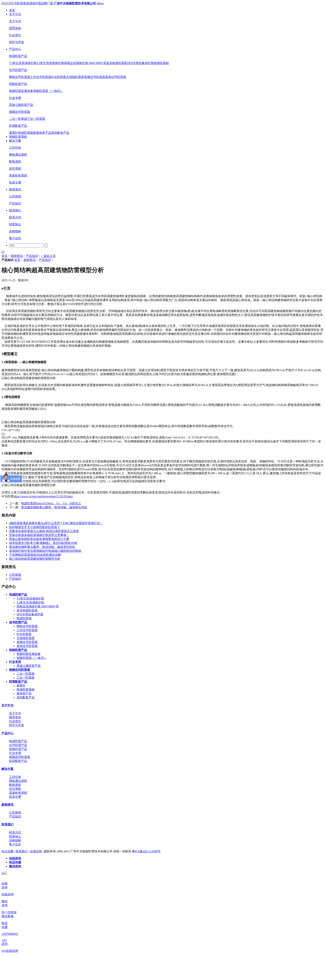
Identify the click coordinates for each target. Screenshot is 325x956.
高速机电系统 (18, 175)
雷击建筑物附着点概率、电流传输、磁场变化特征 (54, 507)
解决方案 (15, 140)
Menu (100, 3)
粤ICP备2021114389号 (146, 851)
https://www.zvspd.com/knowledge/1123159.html (43, 496)
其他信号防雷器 (115, 77)
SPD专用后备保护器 (140, 63)
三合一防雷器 (36, 118)
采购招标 (15, 231)
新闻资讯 (15, 189)
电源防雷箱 (161, 63)
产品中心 (15, 49)
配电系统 (15, 161)
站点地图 (8, 851)
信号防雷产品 (18, 70)
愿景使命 (15, 28)
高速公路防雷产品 (21, 104)
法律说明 (36, 851)
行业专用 (15, 97)
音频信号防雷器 (94, 77)
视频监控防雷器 (19, 111)
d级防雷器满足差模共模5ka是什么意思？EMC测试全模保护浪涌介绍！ (56, 523)
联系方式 (15, 217)
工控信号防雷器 (40, 77)
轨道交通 (15, 182)
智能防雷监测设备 (21, 91)
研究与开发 (16, 42)
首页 (12, 10)
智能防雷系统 (18, 136)
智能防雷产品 (18, 84)
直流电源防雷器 (116, 63)
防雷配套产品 (18, 125)
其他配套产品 (60, 132)
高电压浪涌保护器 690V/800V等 (85, 63)
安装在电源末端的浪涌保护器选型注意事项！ (39, 535)
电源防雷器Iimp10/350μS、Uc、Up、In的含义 (51, 503)
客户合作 (15, 238)
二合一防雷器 (18, 118)
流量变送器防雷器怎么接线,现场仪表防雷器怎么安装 (44, 531)
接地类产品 (43, 132)
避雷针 (13, 132)
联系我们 (15, 210)
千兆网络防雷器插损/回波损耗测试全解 (35, 554)
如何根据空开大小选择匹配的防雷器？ (34, 527)
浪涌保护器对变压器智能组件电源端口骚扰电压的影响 (45, 550)
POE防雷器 (58, 77)
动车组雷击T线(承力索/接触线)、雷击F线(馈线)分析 (43, 543)
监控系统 (15, 168)
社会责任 (15, 35)
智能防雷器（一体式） (48, 91)
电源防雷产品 (18, 56)
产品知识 (15, 203)
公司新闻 (15, 196)
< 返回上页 (48, 256)
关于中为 (15, 14)
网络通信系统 (18, 154)
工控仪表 (15, 147)
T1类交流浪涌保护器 (22, 63)
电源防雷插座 (27, 132)
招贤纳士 (15, 224)
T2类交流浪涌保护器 (50, 63)
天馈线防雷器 (75, 77)
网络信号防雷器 (19, 77)
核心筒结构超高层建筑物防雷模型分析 (34, 558)
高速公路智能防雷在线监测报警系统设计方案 (39, 539)
